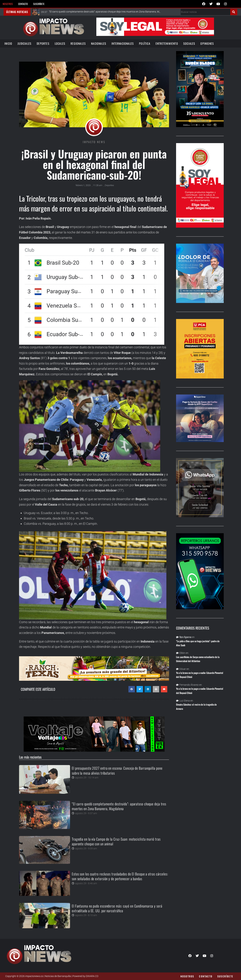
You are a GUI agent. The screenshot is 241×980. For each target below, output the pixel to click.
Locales (60, 43)
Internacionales (123, 43)
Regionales (78, 43)
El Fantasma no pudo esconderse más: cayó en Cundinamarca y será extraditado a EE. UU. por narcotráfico (117, 908)
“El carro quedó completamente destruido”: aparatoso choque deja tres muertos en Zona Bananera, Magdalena (119, 806)
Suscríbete (38, 4)
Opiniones (207, 43)
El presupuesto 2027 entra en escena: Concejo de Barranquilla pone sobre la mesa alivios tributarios (117, 770)
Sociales (189, 43)
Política (144, 43)
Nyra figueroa (185, 637)
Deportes (43, 43)
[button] (131, 689)
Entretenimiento (167, 43)
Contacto (23, 4)
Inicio (8, 43)
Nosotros (8, 4)
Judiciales (24, 43)
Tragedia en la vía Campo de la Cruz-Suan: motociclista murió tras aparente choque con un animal (116, 841)
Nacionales (98, 43)
